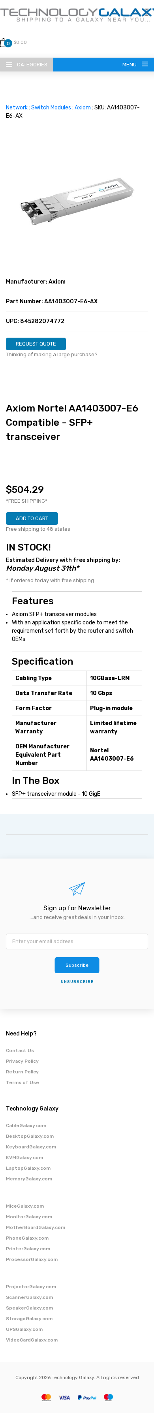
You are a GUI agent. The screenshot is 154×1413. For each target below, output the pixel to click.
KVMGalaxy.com (24, 1157)
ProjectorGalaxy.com (31, 1286)
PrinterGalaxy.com (28, 1248)
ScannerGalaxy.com (29, 1297)
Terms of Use (22, 1082)
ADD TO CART (32, 518)
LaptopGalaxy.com (28, 1168)
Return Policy (22, 1072)
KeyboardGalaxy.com (31, 1147)
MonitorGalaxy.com (29, 1216)
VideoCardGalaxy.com (32, 1340)
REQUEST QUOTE (36, 344)
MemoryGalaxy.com (29, 1179)
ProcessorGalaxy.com (32, 1259)
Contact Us (20, 1050)
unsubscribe (77, 981)
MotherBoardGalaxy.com (35, 1227)
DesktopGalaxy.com (30, 1136)
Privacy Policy (22, 1061)
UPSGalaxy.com (24, 1329)
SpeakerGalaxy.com (29, 1308)
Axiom (83, 107)
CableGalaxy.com (26, 1125)
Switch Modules (51, 107)
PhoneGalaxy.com (27, 1238)
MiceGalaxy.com (25, 1206)
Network (17, 107)
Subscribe (77, 965)
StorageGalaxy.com (29, 1318)
